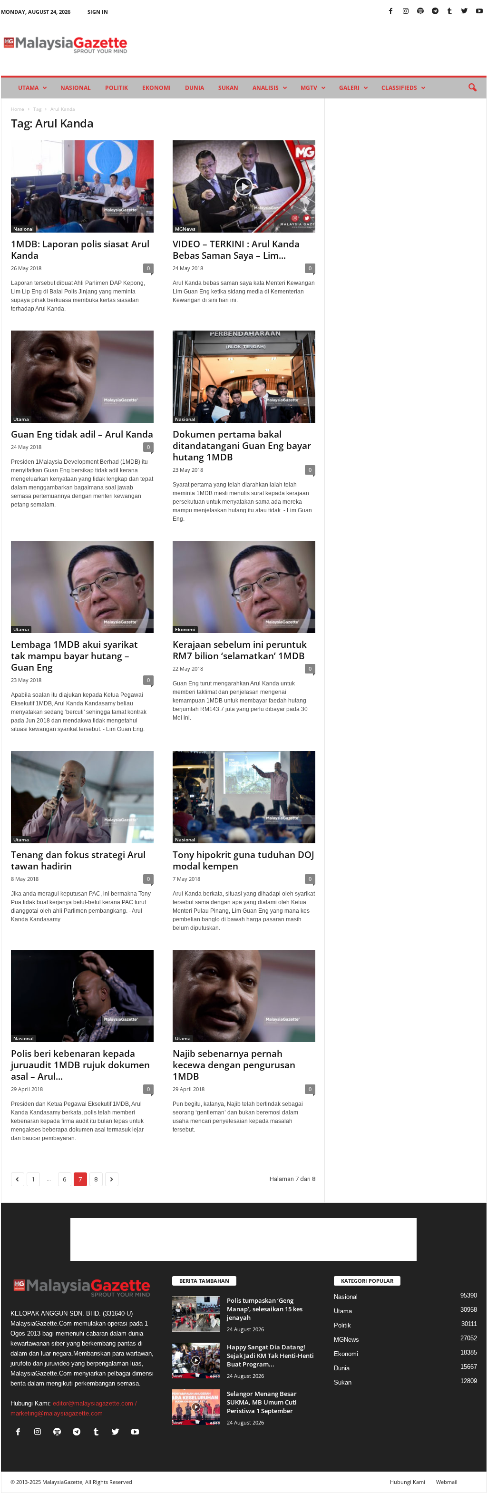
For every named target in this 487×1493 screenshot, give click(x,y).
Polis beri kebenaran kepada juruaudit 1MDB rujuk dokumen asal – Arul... (80, 1065)
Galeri (349, 88)
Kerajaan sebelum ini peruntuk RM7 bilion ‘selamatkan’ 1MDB (240, 650)
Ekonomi (156, 88)
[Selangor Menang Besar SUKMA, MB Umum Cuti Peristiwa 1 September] (196, 1407)
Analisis (266, 88)
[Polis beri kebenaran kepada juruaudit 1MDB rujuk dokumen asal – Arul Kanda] (82, 996)
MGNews (185, 228)
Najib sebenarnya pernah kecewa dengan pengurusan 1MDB (234, 1065)
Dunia (194, 88)
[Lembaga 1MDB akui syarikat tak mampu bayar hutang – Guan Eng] (82, 587)
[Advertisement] (243, 1239)
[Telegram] (435, 12)
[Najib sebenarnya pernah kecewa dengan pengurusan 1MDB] (244, 996)
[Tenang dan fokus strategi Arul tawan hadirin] (82, 797)
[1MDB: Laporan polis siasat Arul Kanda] (82, 186)
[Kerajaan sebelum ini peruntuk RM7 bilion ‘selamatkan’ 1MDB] (244, 587)
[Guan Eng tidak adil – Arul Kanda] (82, 377)
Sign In (98, 11)
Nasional (75, 88)
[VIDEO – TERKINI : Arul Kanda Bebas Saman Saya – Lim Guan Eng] (244, 186)
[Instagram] (405, 12)
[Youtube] (479, 12)
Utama (28, 88)
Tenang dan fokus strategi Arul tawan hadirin (78, 860)
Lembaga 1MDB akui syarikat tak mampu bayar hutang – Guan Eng (74, 655)
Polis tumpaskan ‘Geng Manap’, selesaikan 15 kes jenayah (264, 1309)
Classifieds (399, 88)
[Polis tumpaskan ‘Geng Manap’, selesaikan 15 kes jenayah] (196, 1314)
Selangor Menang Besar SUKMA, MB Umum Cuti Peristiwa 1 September (262, 1402)
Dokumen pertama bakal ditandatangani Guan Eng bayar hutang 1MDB (242, 445)
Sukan (228, 88)
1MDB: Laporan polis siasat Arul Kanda (80, 250)
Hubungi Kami (407, 1481)
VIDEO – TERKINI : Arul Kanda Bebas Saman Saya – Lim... (236, 250)
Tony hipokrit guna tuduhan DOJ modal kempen (243, 860)
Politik (116, 88)
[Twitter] (464, 12)
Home (17, 109)
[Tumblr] (450, 12)
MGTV (309, 88)
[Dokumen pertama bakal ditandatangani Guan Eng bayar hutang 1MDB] (244, 377)
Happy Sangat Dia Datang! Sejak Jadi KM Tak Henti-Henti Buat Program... (270, 1355)
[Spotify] (420, 12)
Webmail (447, 1481)
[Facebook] (391, 12)
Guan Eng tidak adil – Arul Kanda (82, 434)
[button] (472, 88)
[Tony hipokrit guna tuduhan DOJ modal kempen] (244, 797)
